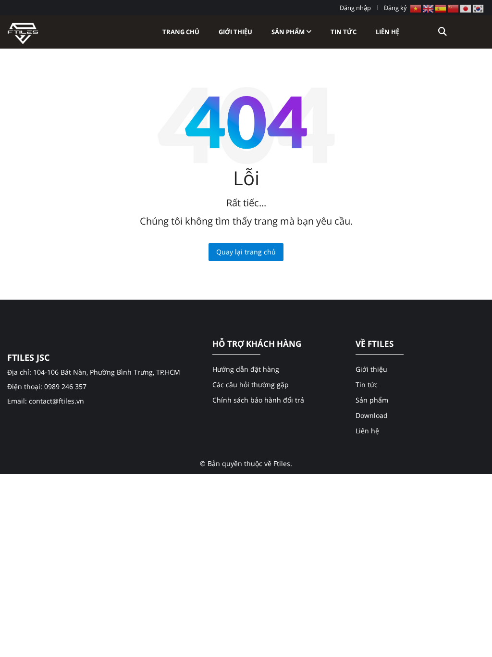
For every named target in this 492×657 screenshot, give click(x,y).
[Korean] (478, 7)
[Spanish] (441, 7)
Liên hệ (387, 31)
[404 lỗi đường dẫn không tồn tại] (22, 31)
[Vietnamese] (416, 7)
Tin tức (344, 31)
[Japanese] (466, 7)
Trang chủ (180, 31)
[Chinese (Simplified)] (453, 7)
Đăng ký (395, 7)
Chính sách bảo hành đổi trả (258, 399)
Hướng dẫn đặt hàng (245, 369)
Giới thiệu (235, 31)
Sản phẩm (288, 31)
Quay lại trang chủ (246, 251)
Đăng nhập (355, 7)
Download (372, 415)
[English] (428, 7)
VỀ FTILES (375, 344)
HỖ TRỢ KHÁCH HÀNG (256, 344)
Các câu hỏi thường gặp (250, 384)
